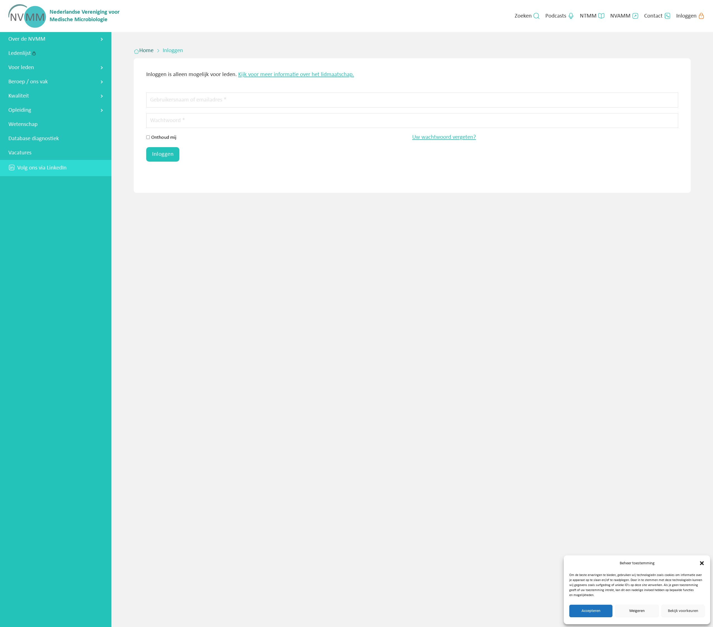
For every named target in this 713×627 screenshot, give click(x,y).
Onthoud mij (163, 137)
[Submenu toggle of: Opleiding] (102, 110)
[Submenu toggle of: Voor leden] (102, 68)
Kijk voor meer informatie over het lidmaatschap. (296, 74)
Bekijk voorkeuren (683, 611)
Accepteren (591, 611)
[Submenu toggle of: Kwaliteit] (102, 96)
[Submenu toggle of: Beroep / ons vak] (102, 82)
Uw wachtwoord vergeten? (444, 137)
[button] (702, 563)
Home (146, 51)
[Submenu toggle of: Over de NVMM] (102, 39)
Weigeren (637, 611)
